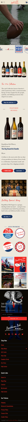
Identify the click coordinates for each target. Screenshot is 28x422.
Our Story (3, 363)
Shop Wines (14, 348)
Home (2, 345)
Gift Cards (3, 352)
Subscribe (13, 318)
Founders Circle (5, 359)
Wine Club (3, 356)
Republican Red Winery (13, 420)
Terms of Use (4, 413)
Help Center (4, 366)
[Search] (4, 2)
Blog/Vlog (3, 381)
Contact (3, 385)
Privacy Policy (4, 410)
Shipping (3, 403)
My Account (4, 388)
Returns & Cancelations (7, 406)
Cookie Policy (4, 417)
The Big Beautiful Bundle (10, 148)
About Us (3, 377)
